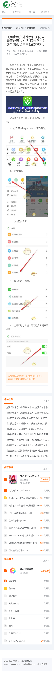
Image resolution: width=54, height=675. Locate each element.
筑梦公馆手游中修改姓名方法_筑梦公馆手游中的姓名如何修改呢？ (28, 407)
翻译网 (12, 588)
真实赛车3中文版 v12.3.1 (20, 490)
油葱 (11, 626)
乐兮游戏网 (7, 27)
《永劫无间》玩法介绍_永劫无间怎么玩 (24, 429)
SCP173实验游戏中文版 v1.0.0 (23, 528)
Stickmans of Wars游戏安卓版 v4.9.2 (24, 498)
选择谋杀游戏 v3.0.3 (18, 520)
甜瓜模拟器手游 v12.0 (19, 550)
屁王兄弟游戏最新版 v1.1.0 (21, 513)
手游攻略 (17, 12)
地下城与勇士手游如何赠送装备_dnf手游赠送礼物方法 (28, 456)
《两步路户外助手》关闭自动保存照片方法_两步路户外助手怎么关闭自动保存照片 (28, 439)
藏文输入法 (14, 603)
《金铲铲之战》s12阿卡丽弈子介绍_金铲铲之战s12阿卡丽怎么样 (28, 418)
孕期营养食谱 (15, 633)
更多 (45, 401)
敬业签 (12, 618)
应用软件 (45, 12)
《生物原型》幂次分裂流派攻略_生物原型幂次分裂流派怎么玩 (28, 434)
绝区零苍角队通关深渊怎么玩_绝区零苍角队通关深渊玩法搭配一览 (28, 445)
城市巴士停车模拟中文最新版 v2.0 (24, 505)
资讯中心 (20, 27)
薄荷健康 (13, 581)
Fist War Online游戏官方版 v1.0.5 (24, 535)
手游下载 (31, 12)
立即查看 (45, 479)
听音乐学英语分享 (17, 641)
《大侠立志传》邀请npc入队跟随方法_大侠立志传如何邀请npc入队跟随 (28, 423)
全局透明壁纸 (26, 568)
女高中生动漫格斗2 (29, 476)
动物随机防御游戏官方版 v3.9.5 (23, 543)
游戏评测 (31, 27)
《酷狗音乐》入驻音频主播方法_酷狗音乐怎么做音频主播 (28, 412)
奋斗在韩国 (14, 611)
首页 (4, 12)
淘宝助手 (13, 596)
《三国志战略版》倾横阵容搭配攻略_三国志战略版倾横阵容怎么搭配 (28, 450)
